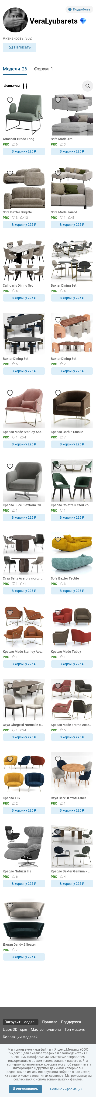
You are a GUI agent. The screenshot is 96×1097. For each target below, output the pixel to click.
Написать (22, 47)
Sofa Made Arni (62, 139)
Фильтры (12, 86)
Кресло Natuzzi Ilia (17, 871)
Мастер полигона (46, 1029)
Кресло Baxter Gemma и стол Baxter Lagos (71, 871)
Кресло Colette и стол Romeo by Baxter (71, 505)
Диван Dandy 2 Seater (19, 944)
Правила (49, 1022)
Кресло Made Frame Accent (71, 725)
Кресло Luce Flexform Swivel (23, 505)
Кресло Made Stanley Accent (23, 432)
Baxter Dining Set (63, 285)
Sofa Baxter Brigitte (17, 212)
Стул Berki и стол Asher (68, 798)
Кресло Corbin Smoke (67, 432)
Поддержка (71, 1022)
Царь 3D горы (15, 1029)
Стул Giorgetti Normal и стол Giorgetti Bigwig (23, 725)
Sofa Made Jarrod (64, 212)
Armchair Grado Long (18, 139)
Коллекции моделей (20, 1037)
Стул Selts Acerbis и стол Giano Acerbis (23, 578)
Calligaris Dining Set (18, 285)
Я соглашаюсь (25, 1089)
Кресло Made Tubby (66, 651)
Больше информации (66, 1089)
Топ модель (75, 1029)
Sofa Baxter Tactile (65, 578)
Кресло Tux (11, 798)
